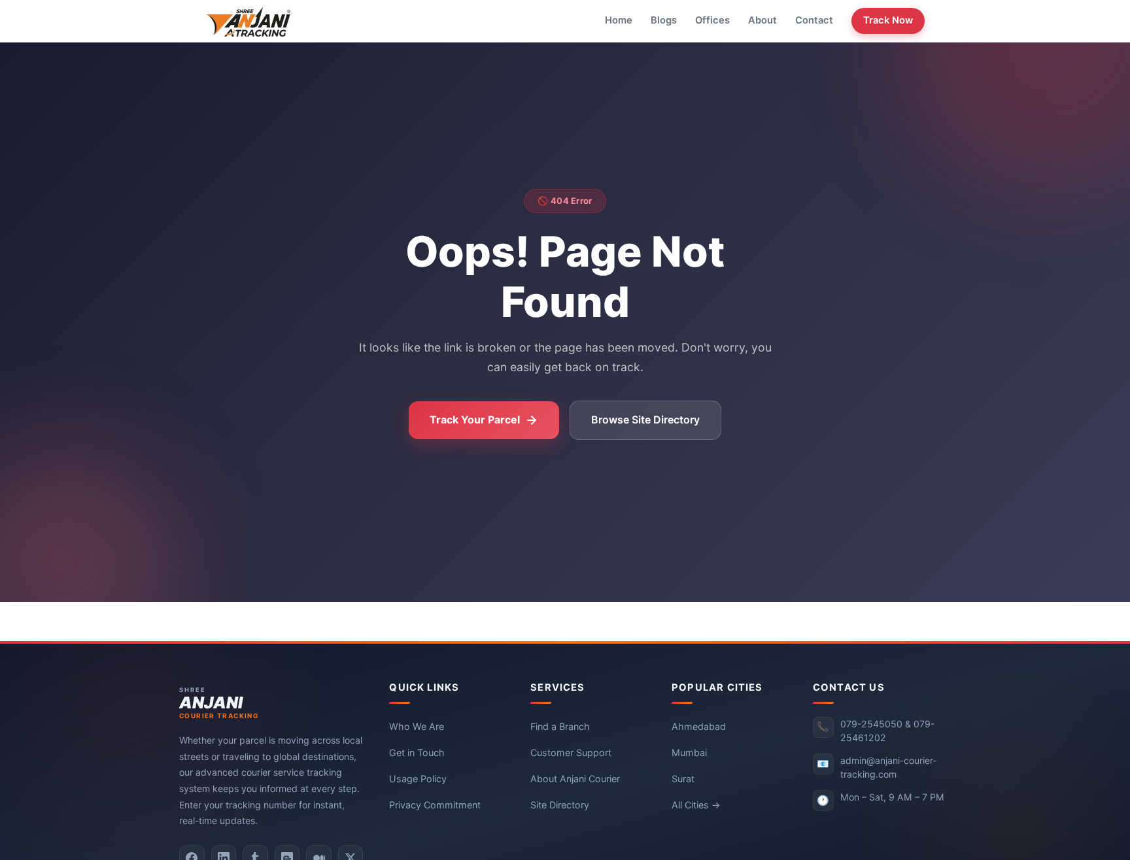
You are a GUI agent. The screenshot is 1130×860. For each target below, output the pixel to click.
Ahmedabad (699, 726)
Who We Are (416, 726)
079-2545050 (871, 723)
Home (618, 20)
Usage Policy (418, 778)
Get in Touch (417, 752)
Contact (814, 20)
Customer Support (570, 752)
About (762, 20)
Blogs (664, 20)
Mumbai (689, 752)
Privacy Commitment (435, 804)
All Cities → (696, 804)
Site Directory (559, 804)
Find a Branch (560, 726)
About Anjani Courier (575, 778)
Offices (712, 20)
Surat (683, 778)
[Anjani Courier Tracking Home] (248, 21)
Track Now (888, 20)
